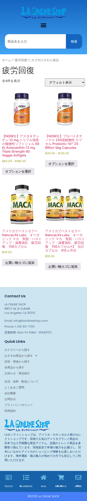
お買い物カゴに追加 (19, 263)
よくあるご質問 (14, 387)
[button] (43, 25)
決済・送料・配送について (21, 381)
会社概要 (10, 393)
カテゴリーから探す (17, 350)
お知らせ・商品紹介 (17, 373)
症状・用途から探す (17, 362)
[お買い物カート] (61, 477)
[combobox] (35, 41)
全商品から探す (14, 367)
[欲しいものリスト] (26, 477)
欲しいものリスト (26, 486)
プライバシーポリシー (18, 405)
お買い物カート (61, 486)
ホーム (6, 60)
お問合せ (10, 399)
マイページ (9, 486)
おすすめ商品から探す (18, 356)
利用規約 (10, 411)
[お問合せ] (78, 477)
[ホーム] (43, 477)
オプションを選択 (18, 171)
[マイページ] (9, 477)
